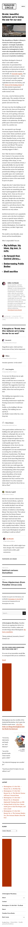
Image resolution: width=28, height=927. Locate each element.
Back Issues (5, 917)
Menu (23, 6)
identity (16, 317)
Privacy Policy (14, 922)
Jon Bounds (7, 316)
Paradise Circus (5, 922)
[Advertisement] (7, 687)
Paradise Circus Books (8, 913)
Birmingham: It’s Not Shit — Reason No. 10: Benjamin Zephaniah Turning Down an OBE (14, 800)
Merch (4, 909)
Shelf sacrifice (11, 271)
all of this (19, 724)
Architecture (5, 317)
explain (20, 73)
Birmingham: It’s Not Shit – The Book (12, 905)
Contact (4, 901)
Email (4, 660)
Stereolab (15, 73)
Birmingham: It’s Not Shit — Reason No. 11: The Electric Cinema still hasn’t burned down (14, 793)
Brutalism (11, 317)
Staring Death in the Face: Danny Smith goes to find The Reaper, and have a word (15, 807)
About (4, 897)
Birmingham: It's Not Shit (14, 599)
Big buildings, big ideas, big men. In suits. (12, 248)
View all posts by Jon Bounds (15, 310)
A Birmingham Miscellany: (9, 893)
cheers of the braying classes (13, 85)
